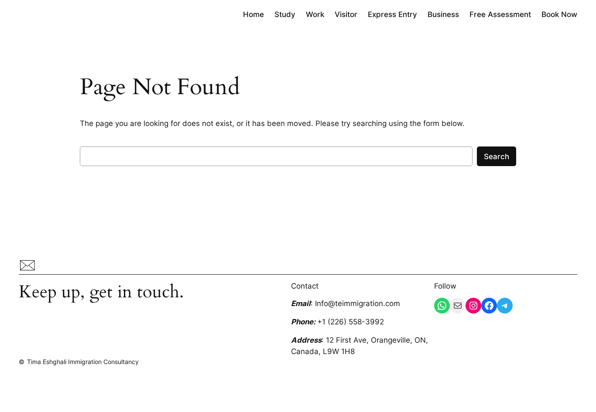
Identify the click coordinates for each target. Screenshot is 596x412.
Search (496, 156)
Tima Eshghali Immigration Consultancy (83, 361)
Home (253, 14)
